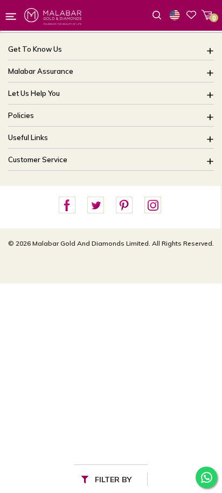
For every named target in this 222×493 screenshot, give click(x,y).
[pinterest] (124, 205)
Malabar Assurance (40, 71)
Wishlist (191, 14)
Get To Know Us (35, 49)
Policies (21, 115)
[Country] (176, 15)
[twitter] (95, 205)
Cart (207, 15)
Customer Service (37, 159)
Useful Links (28, 137)
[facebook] (67, 205)
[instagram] (152, 205)
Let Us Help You (34, 93)
